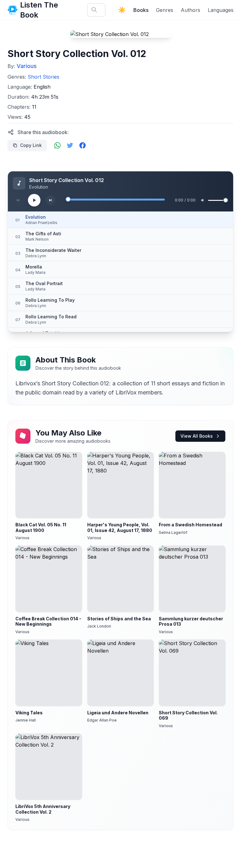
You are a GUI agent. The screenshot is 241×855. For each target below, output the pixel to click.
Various (27, 66)
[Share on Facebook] (82, 145)
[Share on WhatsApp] (57, 145)
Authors (190, 10)
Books (140, 10)
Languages (220, 10)
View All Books (196, 436)
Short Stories (43, 77)
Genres (164, 10)
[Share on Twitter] (70, 145)
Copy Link (31, 145)
